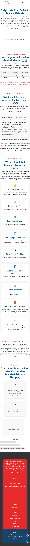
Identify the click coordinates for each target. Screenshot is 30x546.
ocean (14, 18)
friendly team (8, 147)
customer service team (15, 86)
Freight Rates (15, 507)
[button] (22, 3)
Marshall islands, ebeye (14, 77)
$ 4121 (23, 77)
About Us (15, 512)
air (19, 18)
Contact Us (15, 515)
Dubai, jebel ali (4, 75)
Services (15, 510)
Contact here (19, 259)
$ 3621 (23, 75)
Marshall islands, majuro (15, 75)
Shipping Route (15, 526)
